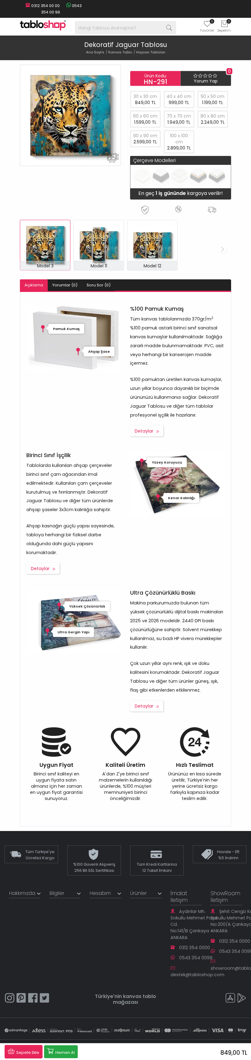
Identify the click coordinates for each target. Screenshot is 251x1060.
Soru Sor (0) (99, 285)
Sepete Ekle (27, 1052)
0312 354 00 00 (45, 5)
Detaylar (144, 431)
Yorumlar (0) (64, 285)
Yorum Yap (206, 81)
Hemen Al (64, 1052)
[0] (207, 26)
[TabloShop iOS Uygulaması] (230, 998)
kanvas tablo (139, 996)
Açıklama (33, 285)
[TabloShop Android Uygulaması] (241, 998)
